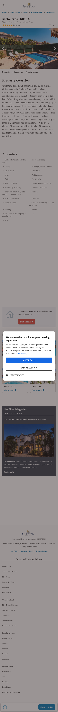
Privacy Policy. (22, 353)
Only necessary (29, 368)
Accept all (29, 360)
